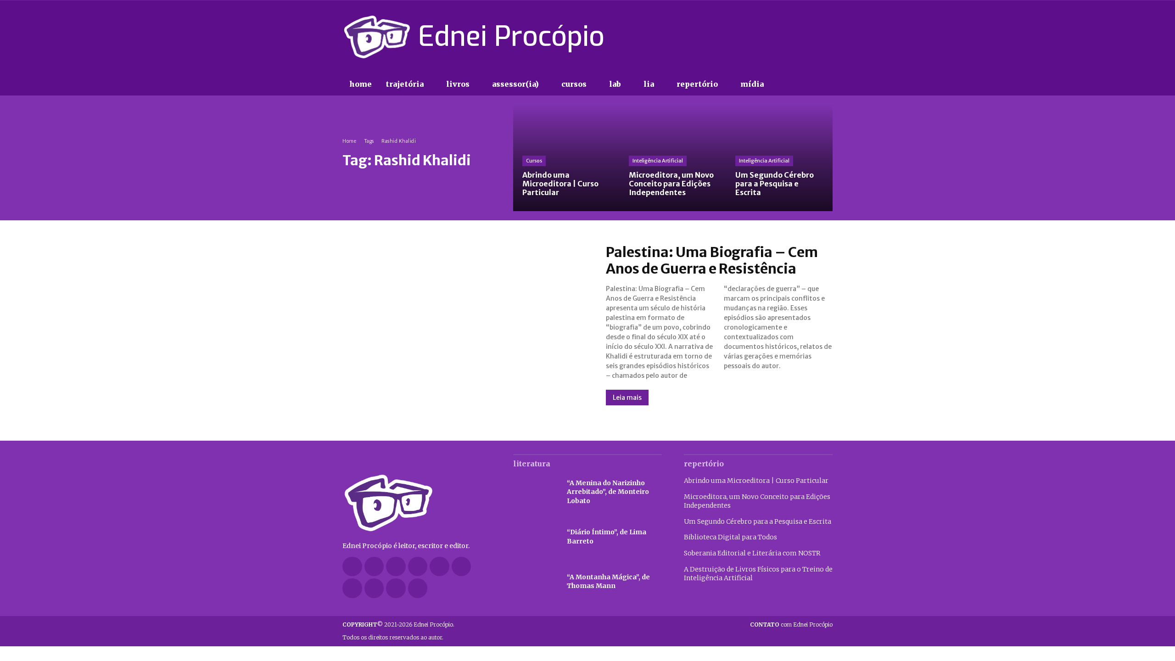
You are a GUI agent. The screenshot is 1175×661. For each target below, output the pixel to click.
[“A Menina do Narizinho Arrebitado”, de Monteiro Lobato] (535, 492)
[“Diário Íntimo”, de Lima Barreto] (535, 537)
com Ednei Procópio (791, 624)
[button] (789, 84)
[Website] (374, 588)
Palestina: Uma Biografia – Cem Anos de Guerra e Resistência (712, 260)
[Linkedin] (418, 567)
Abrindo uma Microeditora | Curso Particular (756, 480)
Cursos (534, 160)
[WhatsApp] (396, 588)
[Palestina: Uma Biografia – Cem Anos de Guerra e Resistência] (465, 324)
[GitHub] (374, 567)
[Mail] (439, 567)
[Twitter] (811, 37)
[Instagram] (778, 37)
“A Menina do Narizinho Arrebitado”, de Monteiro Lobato (608, 492)
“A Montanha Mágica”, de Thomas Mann (608, 581)
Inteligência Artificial (657, 160)
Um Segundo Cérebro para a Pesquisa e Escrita (757, 521)
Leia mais (627, 397)
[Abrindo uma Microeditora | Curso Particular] (566, 158)
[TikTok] (794, 37)
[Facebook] (762, 37)
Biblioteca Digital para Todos (730, 537)
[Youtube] (827, 37)
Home (349, 141)
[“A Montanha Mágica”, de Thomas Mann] (535, 582)
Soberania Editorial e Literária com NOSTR (752, 553)
